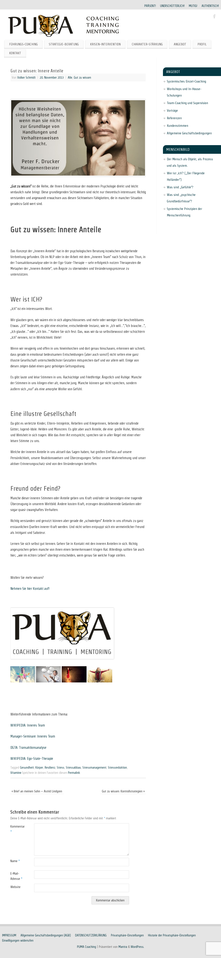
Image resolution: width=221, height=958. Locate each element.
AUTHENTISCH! (210, 6)
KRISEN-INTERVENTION (105, 44)
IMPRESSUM (9, 935)
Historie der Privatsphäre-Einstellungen (172, 935)
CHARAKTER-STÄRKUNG (147, 44)
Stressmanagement (94, 767)
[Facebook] (214, 17)
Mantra (122, 946)
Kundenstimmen (177, 125)
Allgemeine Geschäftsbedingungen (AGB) (46, 935)
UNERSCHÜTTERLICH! (172, 6)
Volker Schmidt (26, 77)
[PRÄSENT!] (22, 681)
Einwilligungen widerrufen (17, 940)
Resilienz (50, 767)
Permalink (74, 772)
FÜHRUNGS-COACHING (23, 44)
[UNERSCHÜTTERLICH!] (48, 681)
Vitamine (15, 772)
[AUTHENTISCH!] (99, 681)
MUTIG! (193, 6)
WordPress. (137, 946)
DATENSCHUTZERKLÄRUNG (91, 935)
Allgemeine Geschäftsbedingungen (189, 133)
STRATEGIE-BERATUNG (64, 44)
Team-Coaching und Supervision (187, 103)
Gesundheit (27, 767)
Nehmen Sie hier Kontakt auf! (29, 588)
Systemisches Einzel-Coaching (186, 81)
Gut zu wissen (82, 77)
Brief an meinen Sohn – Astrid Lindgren (37, 791)
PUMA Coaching (86, 946)
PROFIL (202, 44)
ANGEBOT (180, 44)
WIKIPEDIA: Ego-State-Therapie (31, 758)
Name (15, 861)
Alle (70, 77)
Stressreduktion (117, 767)
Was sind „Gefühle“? (180, 187)
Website (15, 887)
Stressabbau (73, 767)
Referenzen (174, 118)
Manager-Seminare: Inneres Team (32, 736)
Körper (39, 767)
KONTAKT (15, 53)
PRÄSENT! (150, 6)
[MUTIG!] (74, 681)
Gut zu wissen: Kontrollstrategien (123, 791)
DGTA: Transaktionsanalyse (28, 747)
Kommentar (16, 829)
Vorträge (172, 110)
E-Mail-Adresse (16, 876)
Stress (60, 767)
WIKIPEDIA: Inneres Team (27, 725)
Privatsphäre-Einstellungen (127, 935)
